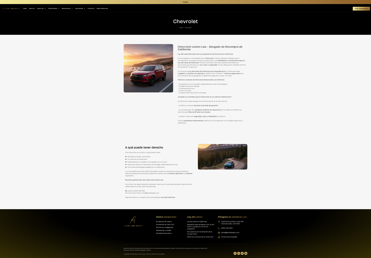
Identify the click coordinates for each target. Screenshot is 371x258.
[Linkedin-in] (245, 253)
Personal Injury (52, 8)
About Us (32, 8)
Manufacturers (66, 8)
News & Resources (102, 8)
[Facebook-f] (235, 253)
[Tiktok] (242, 253)
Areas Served (79, 8)
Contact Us (91, 8)
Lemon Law (40, 8)
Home (25, 8)
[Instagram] (238, 253)
